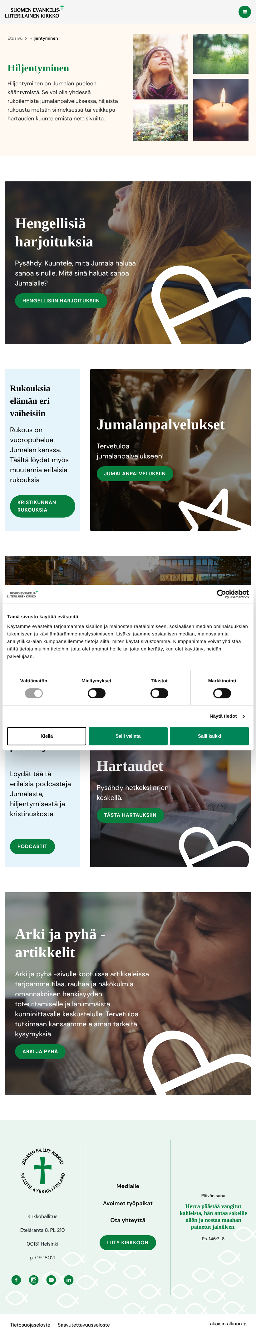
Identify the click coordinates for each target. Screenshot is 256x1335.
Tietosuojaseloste (30, 1325)
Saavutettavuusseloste (84, 1325)
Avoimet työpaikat (128, 1203)
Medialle (128, 1186)
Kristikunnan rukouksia (36, 506)
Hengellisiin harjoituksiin (61, 300)
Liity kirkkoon (128, 1242)
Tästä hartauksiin (130, 815)
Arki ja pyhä (40, 1051)
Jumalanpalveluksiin (135, 473)
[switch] (97, 693)
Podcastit (32, 846)
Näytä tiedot (223, 716)
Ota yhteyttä (127, 1220)
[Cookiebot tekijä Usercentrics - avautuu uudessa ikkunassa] (221, 594)
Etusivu (14, 38)
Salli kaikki (209, 736)
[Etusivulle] (34, 11)
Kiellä (47, 736)
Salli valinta (128, 736)
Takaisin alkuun (225, 1323)
